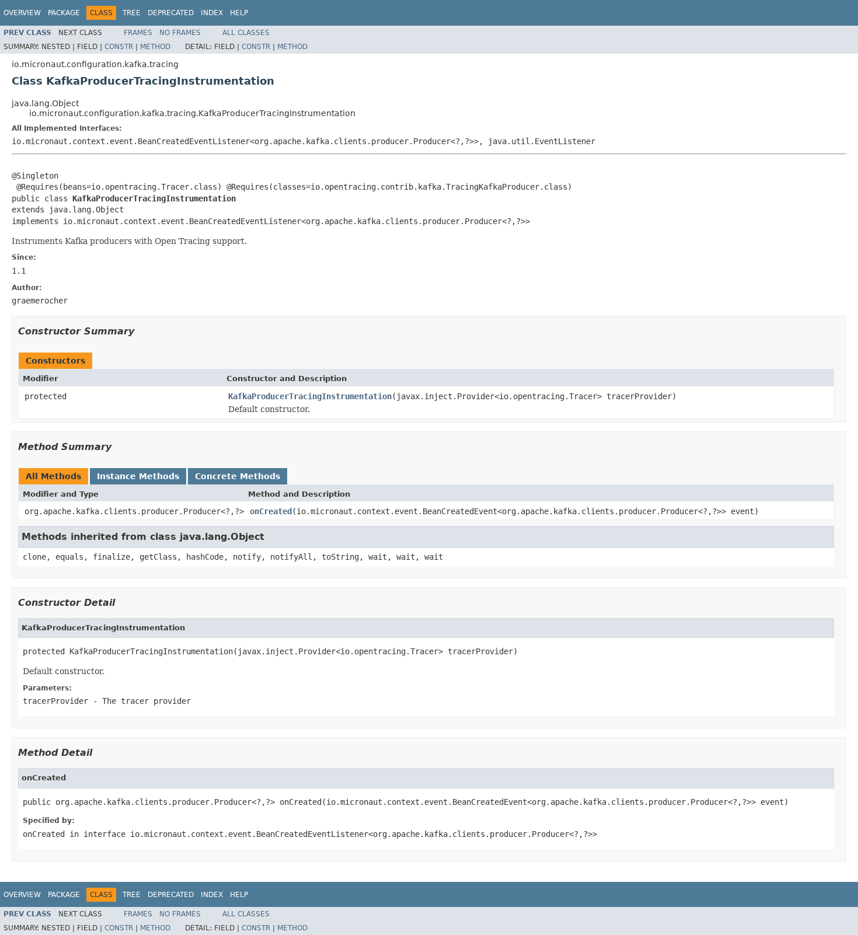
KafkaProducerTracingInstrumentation (310, 396)
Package (64, 13)
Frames (138, 33)
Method (155, 47)
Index (212, 13)
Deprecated (171, 13)
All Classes (246, 33)
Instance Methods (138, 476)
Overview (22, 13)
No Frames (180, 33)
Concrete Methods (237, 476)
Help (239, 13)
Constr (118, 47)
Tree (132, 13)
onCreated (271, 511)
